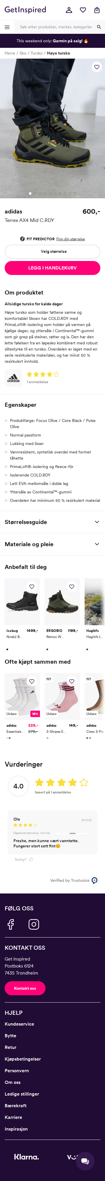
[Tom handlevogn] (97, 10)
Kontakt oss (25, 988)
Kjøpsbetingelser (23, 1059)
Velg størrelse (54, 251)
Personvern (17, 1070)
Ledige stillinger (22, 1094)
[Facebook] (10, 924)
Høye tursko (58, 53)
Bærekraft (16, 1105)
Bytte (10, 1035)
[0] (83, 10)
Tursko (37, 53)
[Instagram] (34, 924)
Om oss (12, 1082)
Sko (23, 53)
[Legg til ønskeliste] (97, 67)
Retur (10, 1047)
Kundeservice (19, 1024)
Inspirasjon (16, 1129)
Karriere (13, 1117)
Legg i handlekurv (52, 268)
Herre (10, 53)
